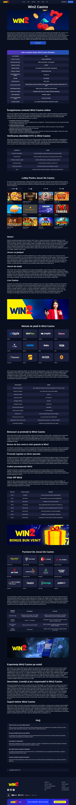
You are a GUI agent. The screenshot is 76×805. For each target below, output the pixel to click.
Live (29, 188)
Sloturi (60, 188)
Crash (45, 188)
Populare (14, 188)
